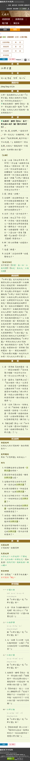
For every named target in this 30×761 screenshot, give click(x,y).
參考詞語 (6, 55)
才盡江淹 (11, 590)
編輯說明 (27, 5)
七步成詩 (15, 556)
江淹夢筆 (11, 622)
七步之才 (5, 556)
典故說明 (6, 46)
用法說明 (6, 51)
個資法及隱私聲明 (9, 754)
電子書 (5, 23)
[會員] (28, 9)
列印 (3, 59)
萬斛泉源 (21, 562)
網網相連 (21, 754)
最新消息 (14, 5)
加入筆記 (12, 59)
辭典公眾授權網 (16, 754)
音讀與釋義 (6, 42)
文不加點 (9, 559)
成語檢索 (6, 19)
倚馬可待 (11, 562)
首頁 (9, 5)
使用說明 (9, 8)
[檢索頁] (8, 16)
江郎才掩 (11, 709)
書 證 (18, 46)
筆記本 (16, 23)
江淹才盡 (11, 655)
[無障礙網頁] (10, 758)
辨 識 (18, 51)
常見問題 (21, 5)
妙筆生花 (19, 559)
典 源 (18, 42)
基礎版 (24, 8)
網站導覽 (15, 8)
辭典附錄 (19, 19)
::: (6, 5)
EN (20, 8)
